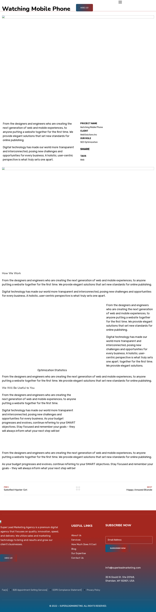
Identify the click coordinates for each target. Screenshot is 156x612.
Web (82, 160)
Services (76, 539)
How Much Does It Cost (83, 544)
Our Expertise (78, 553)
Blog (73, 548)
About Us (76, 535)
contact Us (77, 557)
